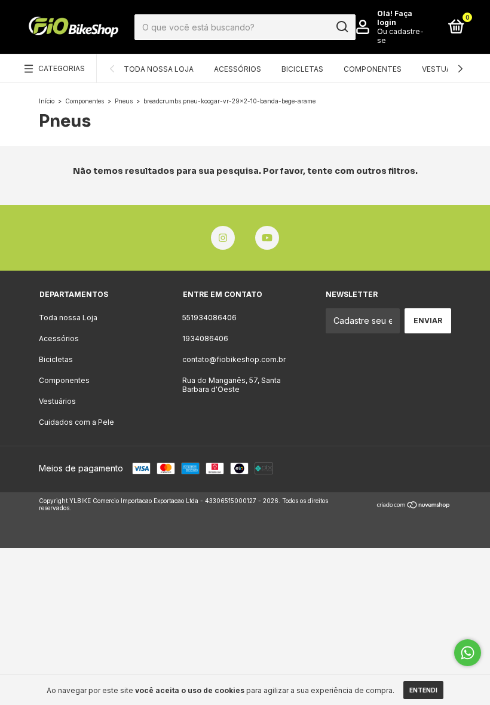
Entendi (423, 690)
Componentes (373, 69)
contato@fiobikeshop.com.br (234, 359)
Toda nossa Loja (159, 69)
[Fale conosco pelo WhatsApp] (467, 652)
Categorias (61, 68)
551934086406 (209, 317)
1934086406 (205, 338)
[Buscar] (341, 27)
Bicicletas (302, 69)
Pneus (124, 101)
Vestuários (445, 69)
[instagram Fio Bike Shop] (223, 238)
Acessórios (237, 69)
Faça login (394, 18)
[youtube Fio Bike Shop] (267, 238)
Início (46, 101)
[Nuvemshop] (413, 506)
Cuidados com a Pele (76, 422)
